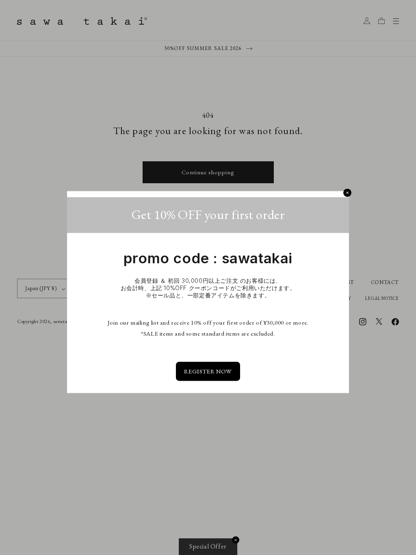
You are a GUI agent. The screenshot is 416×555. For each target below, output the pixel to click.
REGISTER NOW (208, 371)
